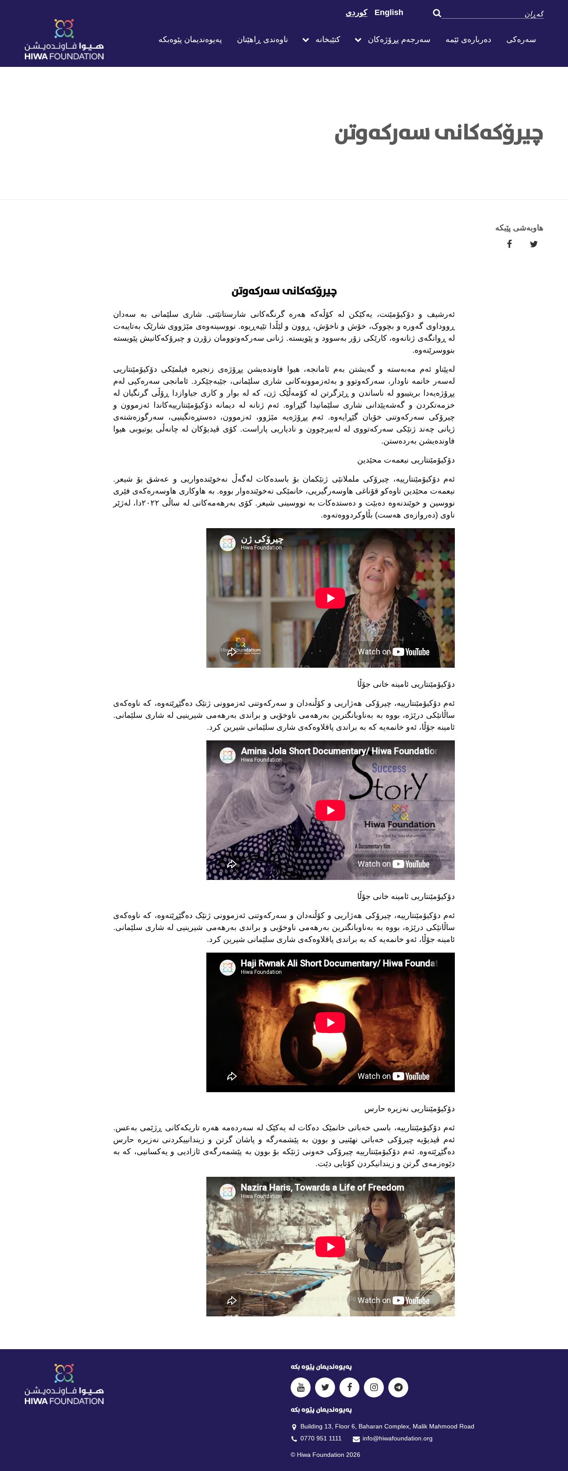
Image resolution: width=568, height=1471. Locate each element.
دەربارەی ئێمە (468, 39)
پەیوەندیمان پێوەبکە (190, 39)
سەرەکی (521, 39)
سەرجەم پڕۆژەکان (399, 39)
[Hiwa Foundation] (84, 39)
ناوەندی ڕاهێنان (262, 39)
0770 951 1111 (321, 1438)
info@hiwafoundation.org (398, 1438)
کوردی (356, 12)
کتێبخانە (328, 39)
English (389, 12)
